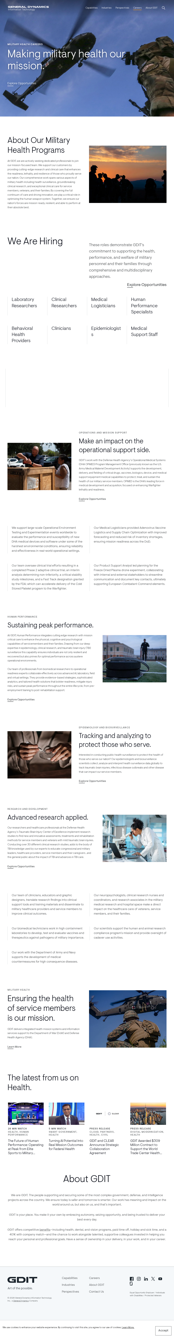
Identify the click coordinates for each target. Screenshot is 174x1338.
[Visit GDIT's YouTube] (160, 1278)
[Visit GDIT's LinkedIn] (146, 1278)
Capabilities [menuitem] (91, 8)
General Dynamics (21, 1301)
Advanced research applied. (47, 818)
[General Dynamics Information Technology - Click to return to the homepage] (28, 8)
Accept (163, 1330)
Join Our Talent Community (109, 376)
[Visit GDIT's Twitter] (153, 1278)
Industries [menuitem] (106, 8)
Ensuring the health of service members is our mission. (41, 1009)
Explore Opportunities (21, 83)
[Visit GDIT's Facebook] (132, 1278)
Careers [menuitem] (137, 8)
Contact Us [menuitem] (96, 1291)
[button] (164, 8)
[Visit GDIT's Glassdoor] (132, 1283)
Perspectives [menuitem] (122, 8)
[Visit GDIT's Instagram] (139, 1278)
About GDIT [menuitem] (152, 8)
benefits (45, 1230)
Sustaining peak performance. (50, 625)
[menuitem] (91, 8)
